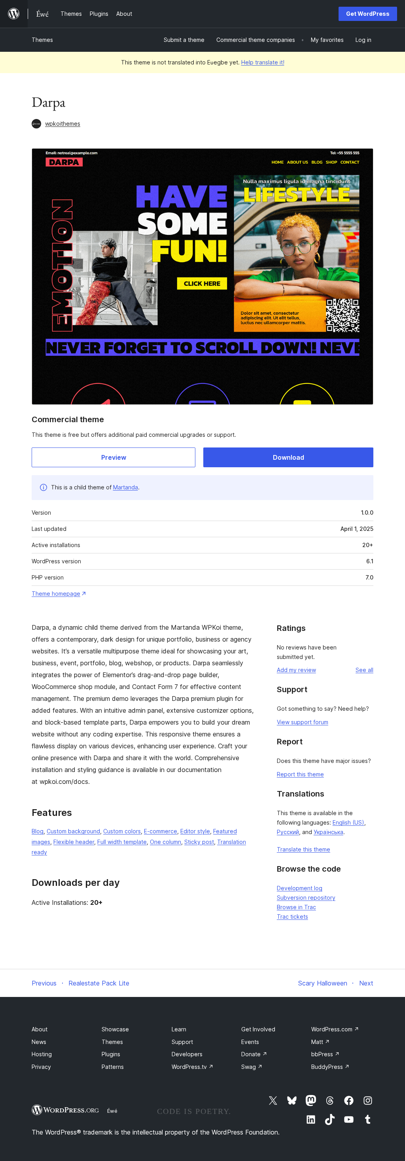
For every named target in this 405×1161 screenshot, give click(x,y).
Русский (288, 832)
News (39, 1041)
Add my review (296, 669)
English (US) (348, 822)
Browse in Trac (296, 907)
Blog (38, 831)
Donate (254, 1054)
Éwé (112, 1111)
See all (364, 669)
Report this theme (300, 774)
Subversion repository (306, 897)
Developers (187, 1054)
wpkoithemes (62, 123)
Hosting (42, 1054)
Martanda (125, 487)
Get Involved (258, 1029)
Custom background (73, 831)
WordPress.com (335, 1029)
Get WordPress (368, 13)
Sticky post (199, 841)
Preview (113, 457)
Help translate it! (262, 62)
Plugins (111, 1054)
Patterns (113, 1066)
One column (165, 841)
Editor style (195, 831)
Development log (299, 888)
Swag (252, 1066)
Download (288, 457)
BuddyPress (330, 1066)
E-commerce (160, 831)
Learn (179, 1029)
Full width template (122, 841)
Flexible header (73, 841)
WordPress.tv (193, 1066)
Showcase (115, 1029)
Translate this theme (303, 849)
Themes (42, 39)
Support (182, 1041)
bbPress (325, 1054)
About (39, 1029)
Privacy (41, 1066)
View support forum (302, 722)
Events (250, 1041)
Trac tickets (292, 916)
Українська (328, 832)
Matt (320, 1041)
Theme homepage (56, 593)
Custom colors (122, 831)
